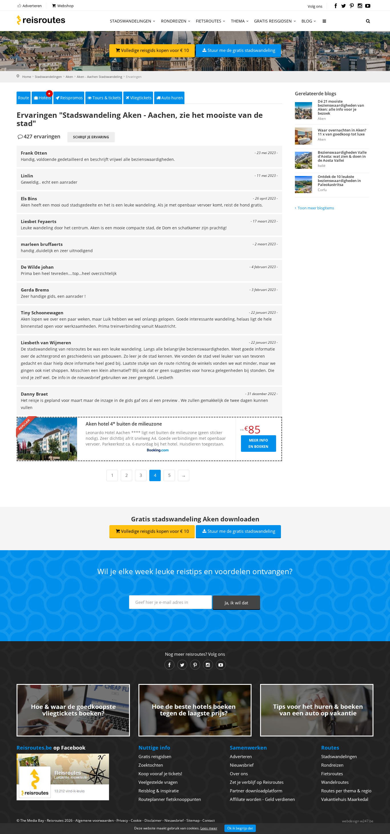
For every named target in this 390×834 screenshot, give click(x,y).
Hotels (45, 96)
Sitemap (193, 820)
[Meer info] (324, 23)
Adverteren (32, 5)
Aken (69, 76)
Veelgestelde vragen (158, 782)
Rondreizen (173, 21)
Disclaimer (153, 820)
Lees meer (208, 828)
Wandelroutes (335, 782)
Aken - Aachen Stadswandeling (99, 76)
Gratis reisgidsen (273, 21)
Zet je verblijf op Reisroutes (257, 782)
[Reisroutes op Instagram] (359, 6)
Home (26, 76)
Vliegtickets (141, 97)
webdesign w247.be (357, 821)
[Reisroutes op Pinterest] (351, 6)
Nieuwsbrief (242, 765)
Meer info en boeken (258, 443)
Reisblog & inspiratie (158, 790)
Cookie (136, 820)
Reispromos (71, 97)
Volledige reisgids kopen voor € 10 (155, 50)
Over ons (239, 773)
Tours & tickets (107, 97)
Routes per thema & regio (346, 790)
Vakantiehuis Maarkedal (344, 799)
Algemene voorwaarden (94, 820)
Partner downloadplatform (256, 790)
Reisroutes (41, 20)
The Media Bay (32, 820)
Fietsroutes (208, 21)
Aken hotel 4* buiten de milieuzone (124, 424)
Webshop (65, 5)
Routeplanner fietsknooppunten (169, 799)
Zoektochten (150, 765)
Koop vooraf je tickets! (160, 773)
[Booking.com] (158, 450)
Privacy (122, 820)
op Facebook (51, 747)
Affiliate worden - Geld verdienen (262, 799)
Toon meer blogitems (316, 207)
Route (23, 97)
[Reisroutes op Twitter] (343, 6)
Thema (238, 21)
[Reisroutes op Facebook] (335, 6)
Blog (306, 21)
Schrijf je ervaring (91, 137)
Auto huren (172, 97)
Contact (208, 820)
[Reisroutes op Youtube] (367, 6)
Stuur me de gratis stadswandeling (241, 50)
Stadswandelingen (130, 21)
